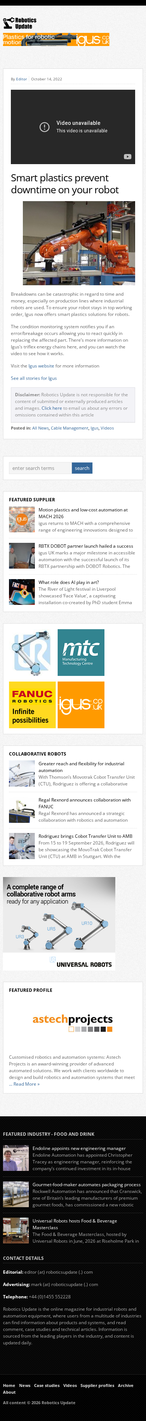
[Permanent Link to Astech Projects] (73, 1023)
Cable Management (69, 428)
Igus (94, 428)
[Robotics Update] (20, 27)
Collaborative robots (37, 754)
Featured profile (30, 990)
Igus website (41, 366)
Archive (126, 1385)
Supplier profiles (97, 1385)
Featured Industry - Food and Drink (48, 1134)
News (24, 1385)
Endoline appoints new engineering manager (79, 1148)
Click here (52, 408)
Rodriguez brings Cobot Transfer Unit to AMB (86, 836)
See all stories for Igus (34, 378)
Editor (21, 78)
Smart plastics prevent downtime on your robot (65, 183)
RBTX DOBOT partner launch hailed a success (86, 546)
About (9, 1392)
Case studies (47, 1385)
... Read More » (24, 1084)
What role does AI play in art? (69, 582)
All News (40, 428)
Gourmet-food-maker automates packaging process (87, 1184)
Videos (107, 428)
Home (9, 1385)
